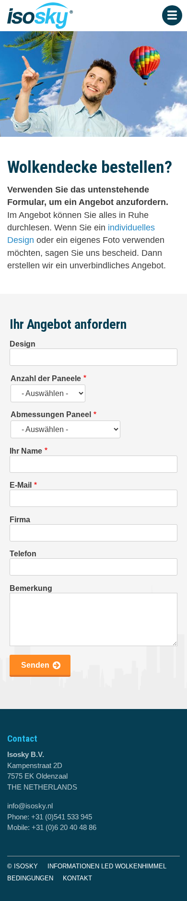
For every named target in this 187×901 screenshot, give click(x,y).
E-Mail (21, 485)
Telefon (23, 554)
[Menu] (172, 15)
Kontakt (77, 878)
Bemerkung (31, 588)
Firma (20, 520)
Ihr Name (26, 451)
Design (22, 344)
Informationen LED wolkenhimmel (106, 866)
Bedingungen (30, 878)
